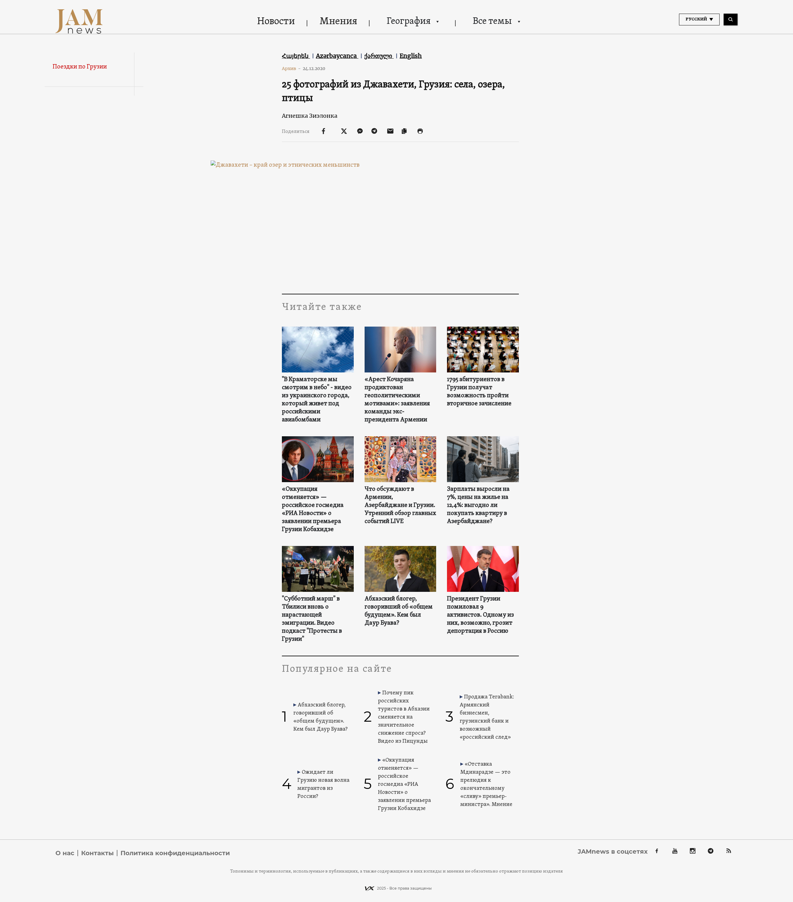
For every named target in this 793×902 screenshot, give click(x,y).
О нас (64, 853)
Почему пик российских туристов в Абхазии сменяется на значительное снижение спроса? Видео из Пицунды (404, 717)
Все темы (492, 21)
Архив (291, 68)
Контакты (97, 853)
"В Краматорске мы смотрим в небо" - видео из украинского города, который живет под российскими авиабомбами (317, 400)
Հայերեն (296, 55)
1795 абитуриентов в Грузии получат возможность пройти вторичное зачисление (479, 392)
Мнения (338, 21)
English (411, 55)
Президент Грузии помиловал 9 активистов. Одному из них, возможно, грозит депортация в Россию (480, 615)
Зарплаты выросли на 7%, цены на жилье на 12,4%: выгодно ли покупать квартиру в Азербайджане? (478, 505)
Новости (276, 21)
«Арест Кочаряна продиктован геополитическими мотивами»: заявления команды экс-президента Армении (397, 400)
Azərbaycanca (337, 55)
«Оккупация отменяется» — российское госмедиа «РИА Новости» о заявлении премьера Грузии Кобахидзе (313, 509)
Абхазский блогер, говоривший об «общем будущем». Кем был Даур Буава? (399, 611)
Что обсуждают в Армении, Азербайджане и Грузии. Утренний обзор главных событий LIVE (400, 505)
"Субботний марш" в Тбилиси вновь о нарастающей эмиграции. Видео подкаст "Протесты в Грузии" (312, 619)
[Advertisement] (400, 231)
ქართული (379, 55)
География (409, 21)
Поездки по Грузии (80, 67)
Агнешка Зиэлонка (309, 115)
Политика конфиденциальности (175, 853)
